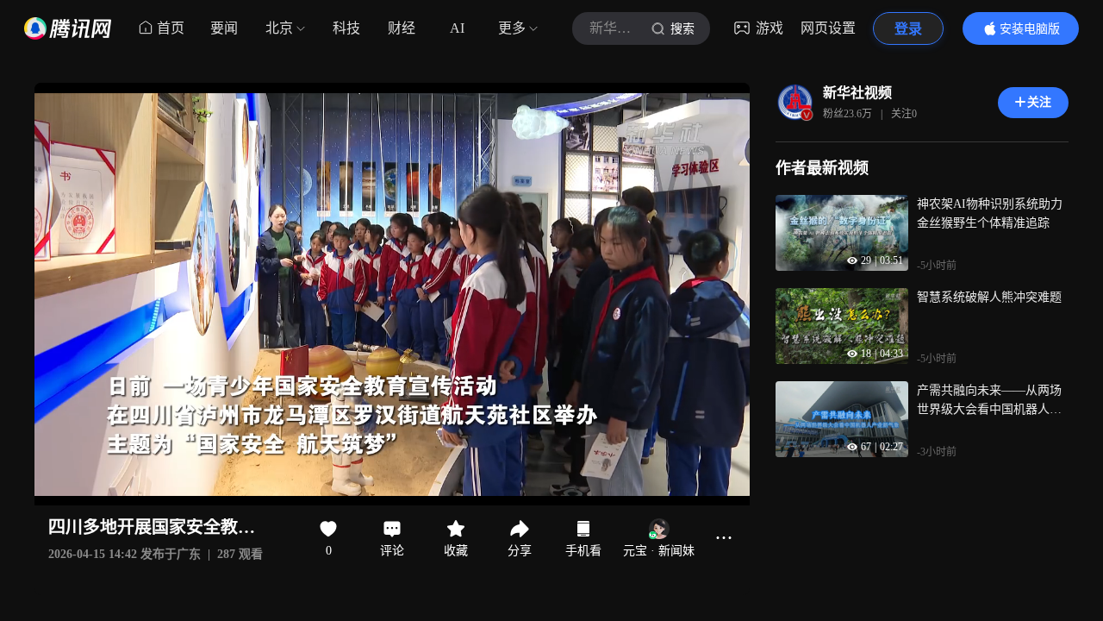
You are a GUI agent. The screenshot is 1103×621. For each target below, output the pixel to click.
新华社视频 (857, 92)
